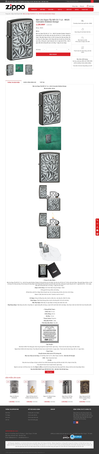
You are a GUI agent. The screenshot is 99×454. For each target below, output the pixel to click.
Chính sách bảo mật (33, 417)
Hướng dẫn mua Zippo (33, 412)
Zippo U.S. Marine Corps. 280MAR (49, 396)
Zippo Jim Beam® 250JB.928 (14, 396)
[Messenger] (97, 230)
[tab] (13, 82)
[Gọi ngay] (97, 220)
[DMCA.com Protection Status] (66, 437)
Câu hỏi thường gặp (33, 419)
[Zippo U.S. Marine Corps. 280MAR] (49, 387)
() (69, 355)
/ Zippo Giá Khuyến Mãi (16, 13)
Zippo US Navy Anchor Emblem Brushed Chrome (32, 396)
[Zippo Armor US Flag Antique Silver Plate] (67, 387)
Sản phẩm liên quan (12, 378)
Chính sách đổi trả (32, 415)
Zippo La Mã (38, 367)
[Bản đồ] (97, 227)
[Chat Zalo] (97, 234)
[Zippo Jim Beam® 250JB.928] (14, 387)
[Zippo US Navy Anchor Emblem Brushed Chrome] (32, 387)
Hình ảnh (7, 417)
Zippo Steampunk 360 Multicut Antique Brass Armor (84, 397)
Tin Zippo (7, 415)
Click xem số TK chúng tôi (54, 353)
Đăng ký (82, 6)
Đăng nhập (75, 6)
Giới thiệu (7, 412)
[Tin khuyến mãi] (97, 223)
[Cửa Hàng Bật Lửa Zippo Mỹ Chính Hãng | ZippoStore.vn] (15, 7)
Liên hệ (7, 419)
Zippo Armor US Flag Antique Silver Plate (67, 396)
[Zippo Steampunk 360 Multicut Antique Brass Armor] (85, 387)
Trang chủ (7, 13)
